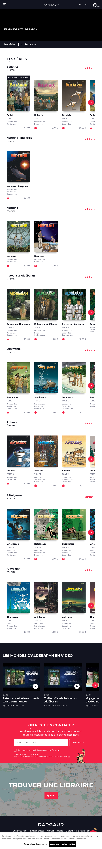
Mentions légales (55, 831)
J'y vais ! (51, 795)
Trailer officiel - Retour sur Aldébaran (61, 700)
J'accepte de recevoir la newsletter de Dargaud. (39, 750)
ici (69, 757)
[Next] (91, 102)
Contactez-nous (20, 831)
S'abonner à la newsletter (78, 831)
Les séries (9, 44)
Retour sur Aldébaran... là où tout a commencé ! (21, 700)
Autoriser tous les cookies (62, 844)
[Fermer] (98, 836)
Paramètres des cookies (35, 844)
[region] (51, 840)
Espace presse (37, 831)
